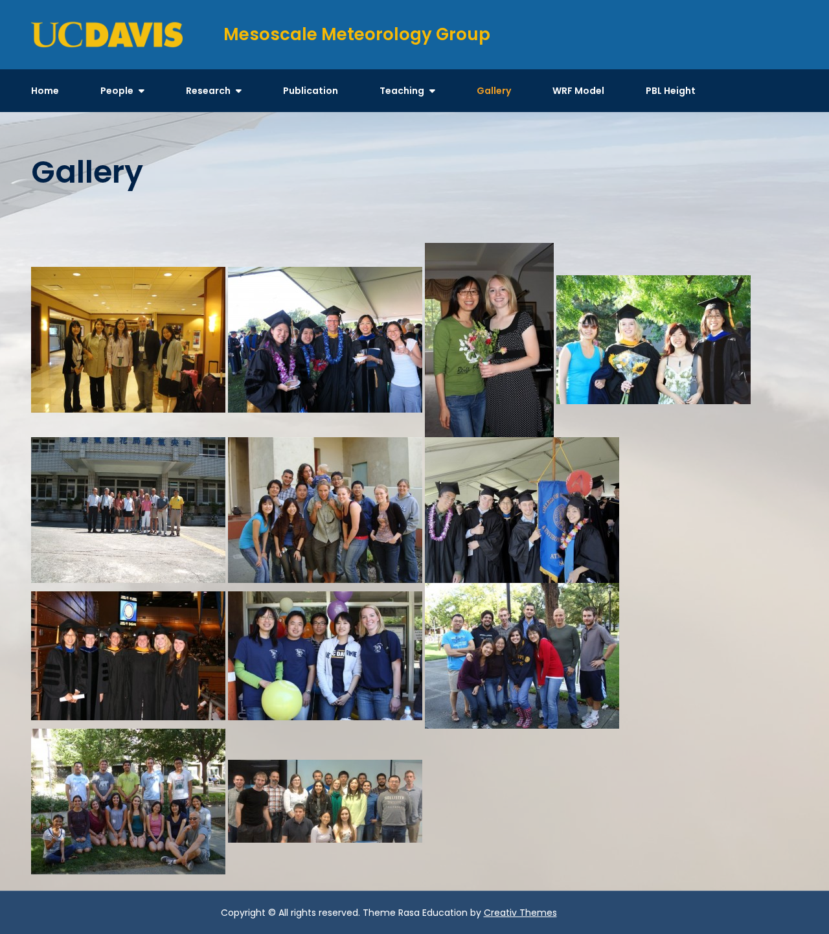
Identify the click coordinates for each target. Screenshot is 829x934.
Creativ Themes (520, 912)
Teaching (402, 90)
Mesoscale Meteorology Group (356, 34)
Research (208, 90)
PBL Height (671, 90)
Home (45, 90)
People (116, 90)
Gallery (494, 90)
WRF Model (578, 90)
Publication (310, 90)
